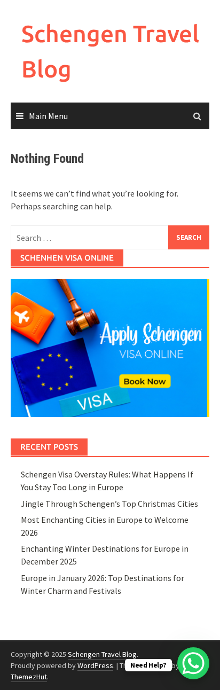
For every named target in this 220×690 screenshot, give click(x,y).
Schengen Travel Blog (102, 654)
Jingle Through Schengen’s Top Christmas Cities (109, 503)
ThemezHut (29, 676)
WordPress (95, 665)
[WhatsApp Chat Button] (193, 663)
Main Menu (48, 116)
